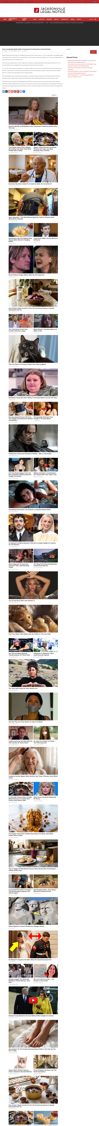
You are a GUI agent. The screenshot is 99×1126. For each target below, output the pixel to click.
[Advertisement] (49, 35)
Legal (25, 51)
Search (68, 49)
